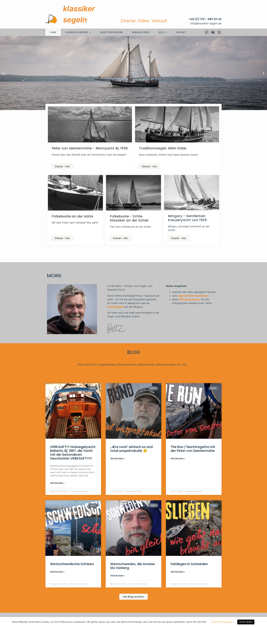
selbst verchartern (111, 32)
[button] (3, 73)
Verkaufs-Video (140, 32)
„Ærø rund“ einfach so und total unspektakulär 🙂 (131, 449)
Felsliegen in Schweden (189, 564)
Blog (161, 32)
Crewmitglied (115, 306)
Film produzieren (189, 299)
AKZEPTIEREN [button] (245, 622)
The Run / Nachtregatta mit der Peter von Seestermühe (193, 449)
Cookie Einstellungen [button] (222, 621)
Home (53, 32)
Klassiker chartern (77, 32)
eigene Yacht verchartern (193, 295)
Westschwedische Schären (72, 564)
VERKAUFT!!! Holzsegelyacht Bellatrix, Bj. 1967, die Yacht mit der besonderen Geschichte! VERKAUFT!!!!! (72, 453)
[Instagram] (219, 32)
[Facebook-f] (206, 32)
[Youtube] (213, 32)
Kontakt (181, 32)
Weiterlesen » (57, 483)
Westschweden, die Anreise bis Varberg (132, 566)
